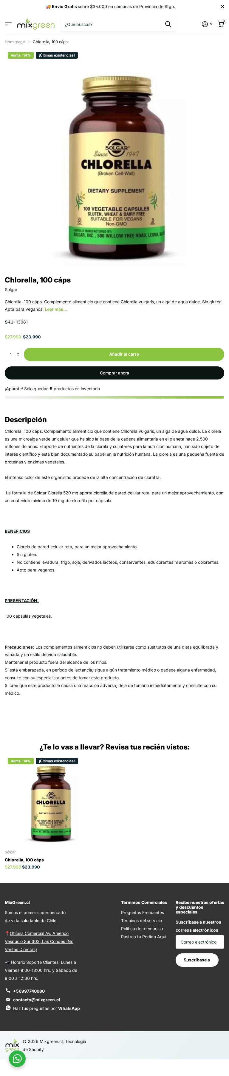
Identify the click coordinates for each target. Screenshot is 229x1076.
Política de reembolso (142, 928)
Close (222, 6)
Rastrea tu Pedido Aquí (143, 936)
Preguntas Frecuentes (142, 912)
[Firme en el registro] (207, 24)
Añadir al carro (124, 354)
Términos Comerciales (144, 902)
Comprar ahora (114, 372)
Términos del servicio (141, 920)
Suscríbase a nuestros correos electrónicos (198, 926)
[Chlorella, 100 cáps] (50, 800)
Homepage (15, 41)
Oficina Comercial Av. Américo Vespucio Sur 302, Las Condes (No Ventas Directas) (39, 941)
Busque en (168, 24)
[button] (19, 349)
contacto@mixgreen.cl (36, 999)
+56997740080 (29, 991)
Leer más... (56, 309)
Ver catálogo (8, 24)
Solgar (11, 289)
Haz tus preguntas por (46, 1008)
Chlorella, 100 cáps (24, 859)
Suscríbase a (197, 959)
